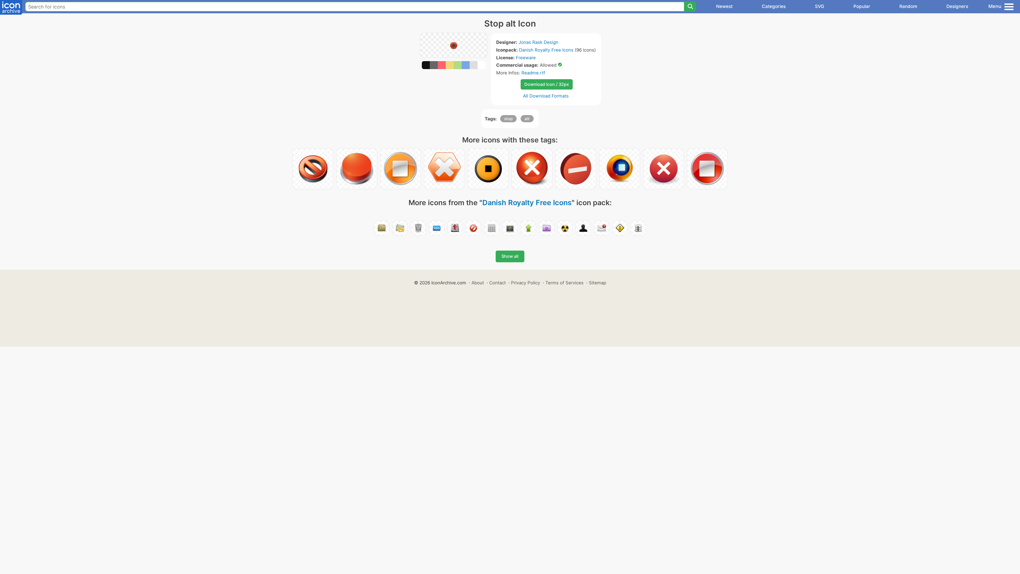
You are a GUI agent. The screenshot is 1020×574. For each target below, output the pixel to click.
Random (908, 6)
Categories (774, 6)
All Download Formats (546, 96)
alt (527, 118)
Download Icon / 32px (546, 84)
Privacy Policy (525, 282)
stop (508, 118)
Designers (957, 6)
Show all (510, 256)
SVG (819, 6)
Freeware (526, 57)
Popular (861, 6)
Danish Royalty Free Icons (546, 50)
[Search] (690, 7)
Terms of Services (564, 282)
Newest (724, 6)
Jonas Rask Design (538, 42)
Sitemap (597, 282)
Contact (497, 282)
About (477, 282)
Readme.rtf (533, 72)
